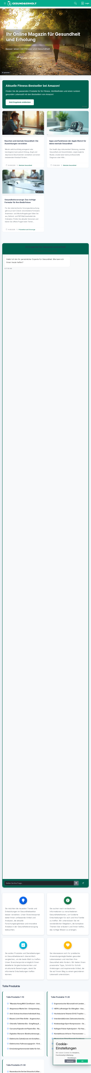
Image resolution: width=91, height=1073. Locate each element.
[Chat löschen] (76, 883)
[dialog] (72, 1052)
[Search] (75, 3)
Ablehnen (70, 1061)
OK (82, 1061)
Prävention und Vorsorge (27, 229)
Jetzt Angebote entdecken (20, 102)
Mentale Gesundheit (25, 165)
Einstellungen (72, 1058)
